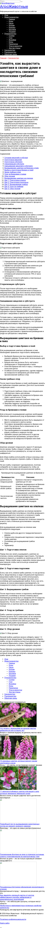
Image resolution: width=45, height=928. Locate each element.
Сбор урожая (9, 176)
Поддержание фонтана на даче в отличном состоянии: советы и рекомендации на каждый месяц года (22, 855)
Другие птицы (14, 48)
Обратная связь (10, 54)
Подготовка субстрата (13, 162)
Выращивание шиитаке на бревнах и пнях (21, 168)
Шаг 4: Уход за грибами (13, 187)
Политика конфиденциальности (13, 919)
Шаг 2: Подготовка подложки (16, 182)
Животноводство (11, 17)
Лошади (12, 32)
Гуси (10, 38)
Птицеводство (10, 34)
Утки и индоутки (15, 46)
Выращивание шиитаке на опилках (18, 178)
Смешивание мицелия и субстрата (18, 166)
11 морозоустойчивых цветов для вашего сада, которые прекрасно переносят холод (19, 792)
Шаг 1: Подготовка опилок (15, 180)
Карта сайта (4, 923)
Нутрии (12, 25)
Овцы (11, 23)
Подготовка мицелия (13, 160)
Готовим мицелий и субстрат (16, 158)
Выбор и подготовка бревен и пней (18, 170)
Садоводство (9, 50)
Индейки (12, 40)
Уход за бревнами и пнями (15, 174)
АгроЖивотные (14, 6)
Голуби (11, 36)
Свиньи (12, 19)
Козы (11, 21)
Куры (11, 42)
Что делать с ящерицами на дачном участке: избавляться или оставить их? (18, 729)
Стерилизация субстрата (14, 164)
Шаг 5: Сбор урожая (12, 189)
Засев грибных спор (12, 172)
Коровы (12, 27)
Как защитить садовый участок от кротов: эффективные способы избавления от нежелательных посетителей (17, 897)
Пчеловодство (10, 52)
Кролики (12, 30)
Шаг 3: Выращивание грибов (16, 184)
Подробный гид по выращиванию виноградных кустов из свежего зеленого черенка (19, 825)
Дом (6, 15)
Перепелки (13, 44)
